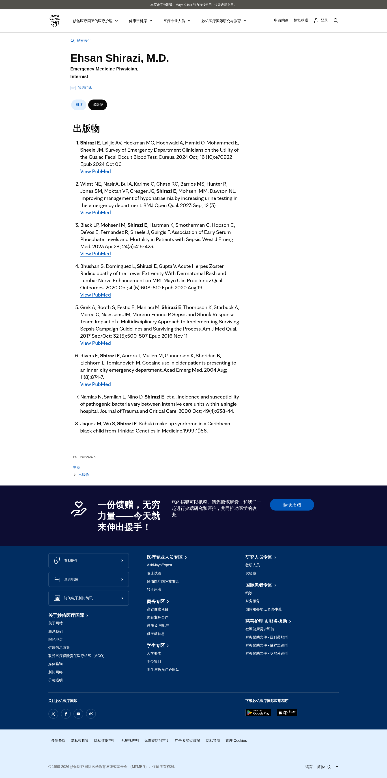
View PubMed (95, 171)
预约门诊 (85, 87)
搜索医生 (84, 40)
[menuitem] (78, 105)
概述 (79, 104)
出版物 (98, 104)
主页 (76, 467)
